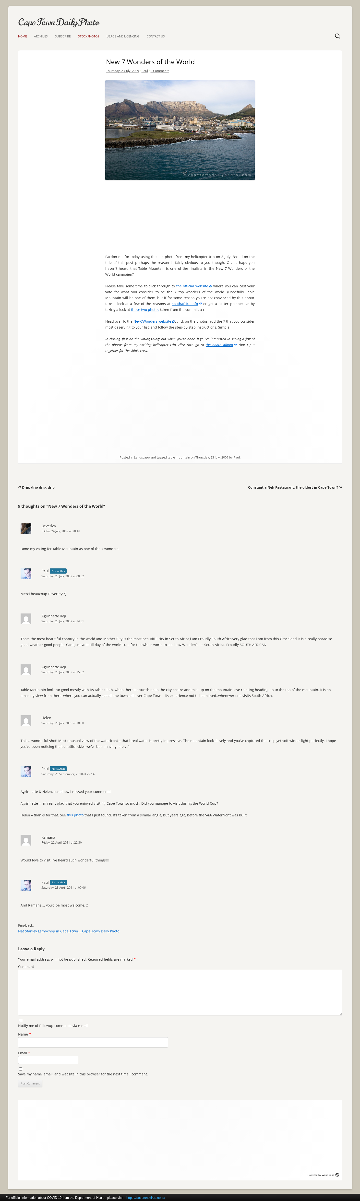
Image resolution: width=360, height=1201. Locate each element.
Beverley (48, 525)
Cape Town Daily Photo (58, 22)
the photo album (219, 344)
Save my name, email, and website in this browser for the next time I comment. (83, 1074)
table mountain (179, 457)
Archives (41, 36)
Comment (26, 966)
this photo (75, 815)
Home (22, 36)
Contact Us (156, 36)
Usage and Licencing (123, 36)
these (135, 309)
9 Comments (160, 71)
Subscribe (63, 36)
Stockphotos (88, 36)
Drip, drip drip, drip (36, 487)
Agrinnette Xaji (53, 615)
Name (24, 1034)
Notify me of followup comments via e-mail (53, 1025)
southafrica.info (185, 303)
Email (24, 1053)
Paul (145, 71)
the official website (192, 286)
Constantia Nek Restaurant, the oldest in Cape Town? (295, 487)
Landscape (142, 457)
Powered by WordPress (321, 1175)
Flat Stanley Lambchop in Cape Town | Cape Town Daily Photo (68, 931)
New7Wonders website (152, 321)
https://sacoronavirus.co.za (145, 1198)
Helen (46, 717)
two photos (150, 309)
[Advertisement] (180, 216)
